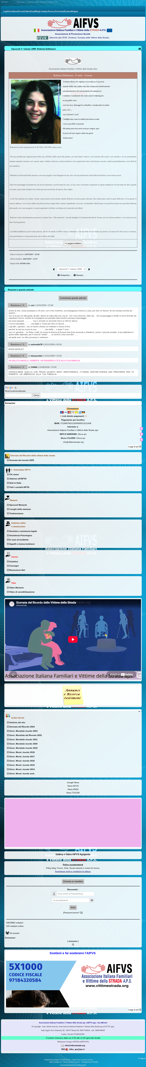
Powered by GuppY (52, 1060)
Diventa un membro (73, 881)
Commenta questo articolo (73, 298)
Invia (73, 907)
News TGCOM (73, 793)
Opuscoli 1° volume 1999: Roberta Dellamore (33, 49)
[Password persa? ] (73, 912)
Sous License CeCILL (71, 1062)
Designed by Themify (90, 1062)
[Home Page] (73, 23)
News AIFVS (73, 786)
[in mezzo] (141, 434)
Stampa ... (80, 275)
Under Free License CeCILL (82, 1060)
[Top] (141, 428)
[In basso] (141, 439)
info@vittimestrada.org (73, 442)
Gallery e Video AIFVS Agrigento (73, 854)
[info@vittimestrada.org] (62, 1045)
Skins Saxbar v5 (55, 1062)
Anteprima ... (66, 275)
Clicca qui (82, 434)
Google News (73, 782)
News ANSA (73, 789)
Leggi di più (133, 446)
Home (11, 2)
